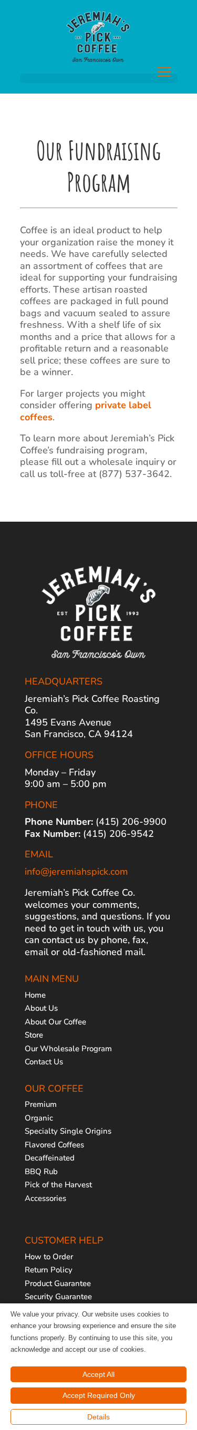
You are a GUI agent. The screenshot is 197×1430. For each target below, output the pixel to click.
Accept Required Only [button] (99, 1395)
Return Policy (48, 1270)
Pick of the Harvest (58, 1184)
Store (34, 1035)
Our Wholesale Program (68, 1048)
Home (35, 995)
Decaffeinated (50, 1158)
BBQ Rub (41, 1171)
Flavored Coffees (54, 1144)
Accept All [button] (98, 1374)
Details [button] (98, 1417)
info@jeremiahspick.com (76, 871)
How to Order (49, 1256)
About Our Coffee (55, 1022)
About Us (41, 1008)
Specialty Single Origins (68, 1131)
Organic (39, 1118)
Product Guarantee (58, 1283)
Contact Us (44, 1061)
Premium (41, 1104)
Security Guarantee (58, 1296)
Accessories (45, 1198)
